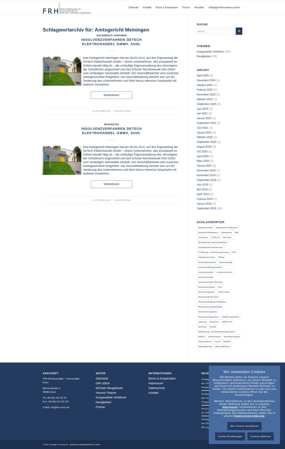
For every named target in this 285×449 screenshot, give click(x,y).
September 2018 (206, 208)
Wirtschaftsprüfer (205, 347)
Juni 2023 (202, 108)
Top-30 (217, 342)
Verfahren (227, 342)
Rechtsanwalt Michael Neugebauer (212, 302)
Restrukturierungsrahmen (208, 317)
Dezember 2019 (206, 170)
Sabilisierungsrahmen (230, 317)
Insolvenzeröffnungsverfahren (210, 267)
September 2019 (206, 180)
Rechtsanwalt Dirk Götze (208, 297)
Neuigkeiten (111, 124)
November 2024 (206, 80)
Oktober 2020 (205, 137)
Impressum (155, 383)
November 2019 (206, 175)
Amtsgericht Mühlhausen (208, 232)
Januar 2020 (204, 165)
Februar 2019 (205, 199)
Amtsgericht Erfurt (205, 228)
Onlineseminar (223, 292)
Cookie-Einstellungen (230, 436)
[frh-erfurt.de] (67, 7)
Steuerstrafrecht (204, 342)
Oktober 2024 (205, 85)
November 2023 (206, 94)
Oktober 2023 (205, 99)
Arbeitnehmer (226, 232)
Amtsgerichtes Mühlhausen (227, 228)
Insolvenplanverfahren (207, 262)
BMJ (237, 232)
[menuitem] (133, 7)
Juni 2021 (202, 127)
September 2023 (206, 104)
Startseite (102, 378)
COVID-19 (215, 237)
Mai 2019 (202, 189)
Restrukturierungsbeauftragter (210, 307)
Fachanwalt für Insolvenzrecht (210, 247)
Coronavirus (203, 237)
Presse (100, 407)
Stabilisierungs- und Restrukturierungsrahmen (216, 332)
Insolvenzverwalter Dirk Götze (210, 282)
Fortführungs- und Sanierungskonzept (213, 252)
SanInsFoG (214, 322)
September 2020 (206, 142)
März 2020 (203, 160)
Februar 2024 (205, 89)
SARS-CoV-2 (227, 322)
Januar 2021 (204, 132)
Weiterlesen (111, 95)
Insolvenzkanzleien (206, 272)
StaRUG (201, 337)
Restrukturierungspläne (207, 312)
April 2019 (203, 194)
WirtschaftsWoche (222, 347)
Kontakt (153, 392)
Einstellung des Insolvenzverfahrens (212, 242)
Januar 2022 (204, 118)
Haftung (221, 257)
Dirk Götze (227, 237)
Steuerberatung (214, 337)
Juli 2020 (202, 151)
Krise (220, 287)
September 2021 (206, 123)
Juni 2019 (202, 184)
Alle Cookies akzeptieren (244, 426)
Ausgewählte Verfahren (111, 35)
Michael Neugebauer (206, 292)
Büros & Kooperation (162, 378)
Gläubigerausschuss (206, 257)
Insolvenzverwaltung (206, 287)
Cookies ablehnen (260, 436)
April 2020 (203, 156)
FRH (234, 252)
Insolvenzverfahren (224, 272)
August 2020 (204, 146)
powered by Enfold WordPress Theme (85, 445)
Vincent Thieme (106, 392)
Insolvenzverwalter (205, 277)
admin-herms (124, 111)
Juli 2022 (202, 113)
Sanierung (202, 322)
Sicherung (202, 327)
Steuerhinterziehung (232, 337)
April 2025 (203, 75)
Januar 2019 (204, 203)
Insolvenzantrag (225, 262)
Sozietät (212, 327)
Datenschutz (156, 388)
